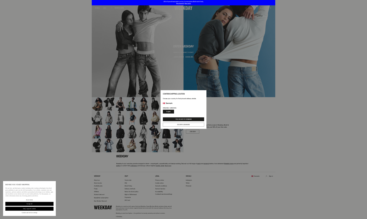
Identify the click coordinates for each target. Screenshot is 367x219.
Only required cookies (29, 208)
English (168, 111)
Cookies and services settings (29, 212)
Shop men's (188, 3)
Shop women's (180, 3)
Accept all (29, 204)
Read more (29, 200)
